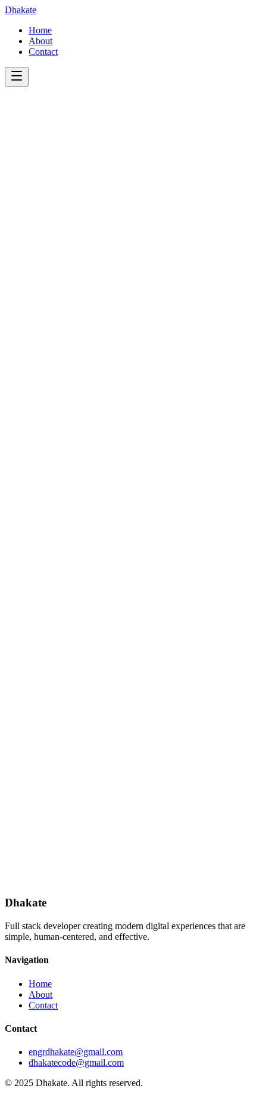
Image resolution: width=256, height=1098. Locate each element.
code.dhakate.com (132, 881)
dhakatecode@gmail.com (76, 1062)
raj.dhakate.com (141, 860)
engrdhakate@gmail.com (76, 1052)
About (40, 41)
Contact (43, 52)
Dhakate (20, 10)
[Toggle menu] (17, 77)
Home (40, 30)
